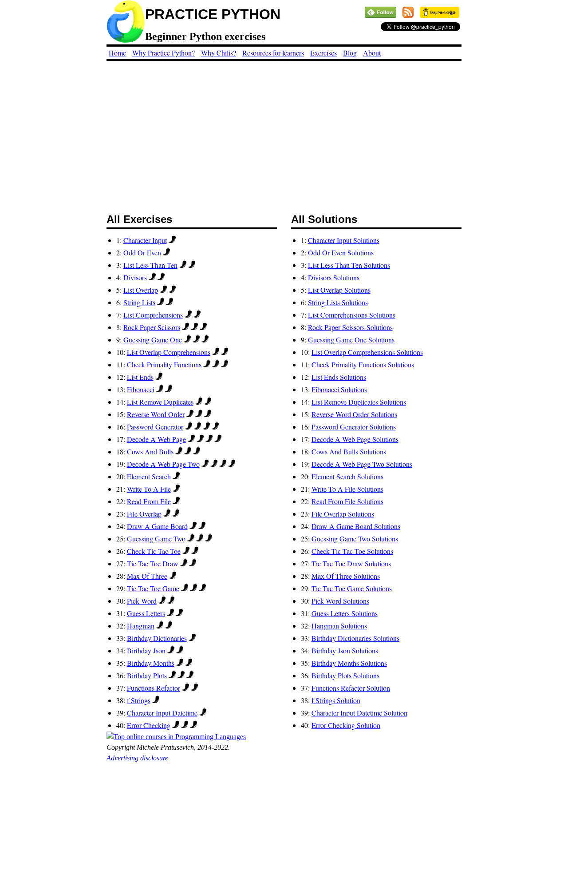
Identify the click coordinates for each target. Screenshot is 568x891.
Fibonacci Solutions (339, 389)
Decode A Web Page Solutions (355, 439)
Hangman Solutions (339, 625)
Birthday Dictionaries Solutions (355, 638)
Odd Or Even (142, 252)
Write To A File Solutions (347, 488)
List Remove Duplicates (160, 401)
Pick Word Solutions (340, 600)
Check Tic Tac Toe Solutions (352, 551)
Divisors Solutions (333, 277)
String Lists (139, 302)
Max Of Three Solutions (346, 576)
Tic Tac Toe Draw (152, 563)
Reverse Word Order (156, 414)
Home (117, 52)
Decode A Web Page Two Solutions (362, 464)
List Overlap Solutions (339, 289)
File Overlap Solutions (343, 513)
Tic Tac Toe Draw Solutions (351, 563)
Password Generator (155, 426)
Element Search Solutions (347, 476)
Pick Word (142, 600)
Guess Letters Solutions (345, 613)
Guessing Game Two (156, 538)
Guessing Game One (152, 339)
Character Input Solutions (343, 240)
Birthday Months (150, 663)
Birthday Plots (147, 675)
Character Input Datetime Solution (359, 712)
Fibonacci (140, 389)
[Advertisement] (284, 132)
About (372, 52)
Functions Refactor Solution (351, 687)
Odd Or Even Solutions (341, 252)
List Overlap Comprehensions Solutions (367, 352)
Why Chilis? (218, 52)
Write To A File (149, 488)
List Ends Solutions (339, 377)
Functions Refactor (153, 687)
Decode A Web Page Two (163, 464)
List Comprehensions (153, 314)
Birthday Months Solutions (349, 663)
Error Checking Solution (346, 725)
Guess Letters (146, 613)
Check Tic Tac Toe (154, 551)
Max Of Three (147, 576)
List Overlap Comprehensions (168, 352)
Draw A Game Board (157, 526)
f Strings (138, 700)
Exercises (323, 52)
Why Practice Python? (163, 52)
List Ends (140, 377)
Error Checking (148, 725)
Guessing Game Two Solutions (355, 538)
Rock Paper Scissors (151, 327)
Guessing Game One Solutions (351, 339)
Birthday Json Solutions (345, 650)
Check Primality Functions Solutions (363, 364)
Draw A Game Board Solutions (356, 526)
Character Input (145, 240)
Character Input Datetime (162, 712)
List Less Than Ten (150, 265)
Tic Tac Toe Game (153, 588)
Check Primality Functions (164, 364)
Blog (350, 52)
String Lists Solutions (338, 302)
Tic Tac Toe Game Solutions (352, 588)
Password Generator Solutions (354, 426)
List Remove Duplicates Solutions (359, 401)
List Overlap (140, 289)
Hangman (140, 625)
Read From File (149, 501)
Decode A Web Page (156, 439)
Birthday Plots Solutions (345, 675)
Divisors (135, 277)
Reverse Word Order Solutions (354, 414)
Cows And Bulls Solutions (349, 451)
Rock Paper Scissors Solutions (350, 327)
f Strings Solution (336, 700)
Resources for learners (273, 52)
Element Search (149, 476)
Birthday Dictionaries (157, 638)
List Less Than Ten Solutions (349, 265)
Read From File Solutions (347, 501)
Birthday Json (146, 650)
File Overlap (144, 513)
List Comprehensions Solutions (351, 314)
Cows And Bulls (150, 451)
